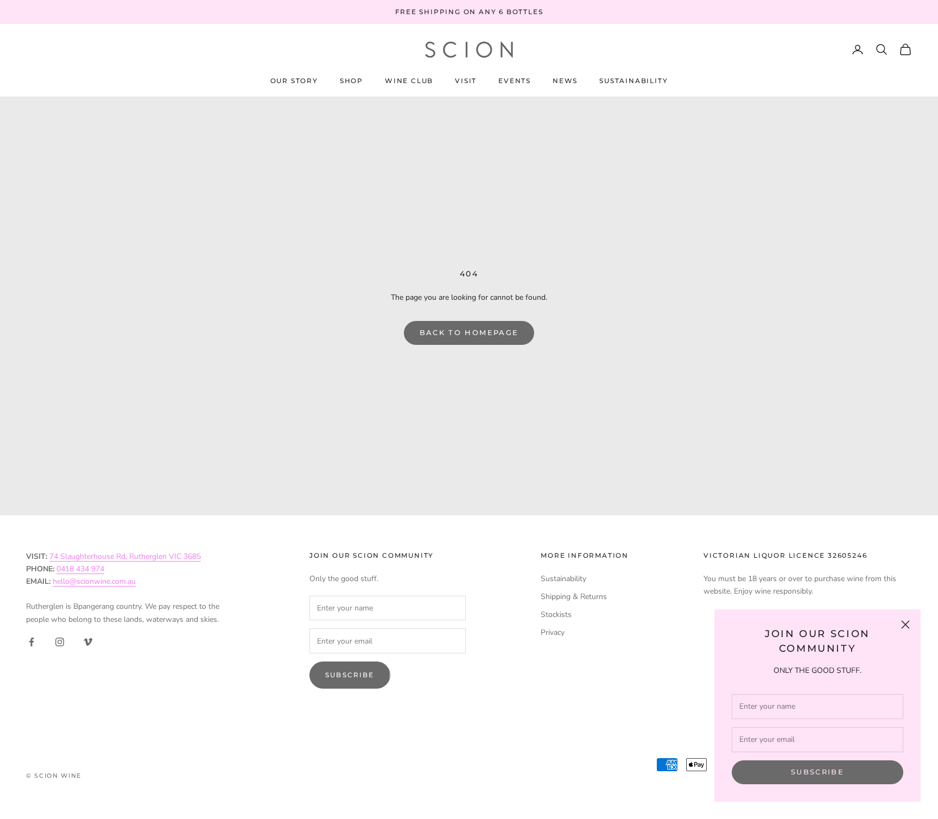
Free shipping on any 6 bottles (469, 12)
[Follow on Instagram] (59, 642)
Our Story (294, 81)
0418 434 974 (80, 569)
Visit (466, 81)
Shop (351, 81)
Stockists (556, 614)
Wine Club (409, 81)
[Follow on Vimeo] (88, 642)
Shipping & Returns (574, 596)
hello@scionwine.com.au (94, 581)
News (565, 81)
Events (514, 81)
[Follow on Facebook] (31, 642)
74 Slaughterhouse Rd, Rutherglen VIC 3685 (125, 556)
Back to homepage (469, 332)
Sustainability (633, 81)
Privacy (553, 632)
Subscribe (817, 771)
